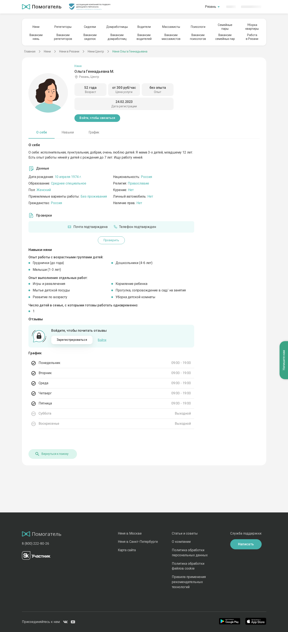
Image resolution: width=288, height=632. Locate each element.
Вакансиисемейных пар (225, 36)
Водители (144, 26)
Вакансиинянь (36, 36)
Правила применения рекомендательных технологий (189, 582)
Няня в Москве (130, 533)
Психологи (198, 26)
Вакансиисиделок (90, 36)
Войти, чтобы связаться (97, 118)
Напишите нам (283, 360)
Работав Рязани (252, 36)
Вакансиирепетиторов (63, 36)
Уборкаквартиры (252, 26)
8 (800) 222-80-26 (35, 544)
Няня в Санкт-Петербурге (138, 542)
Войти (102, 340)
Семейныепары (225, 26)
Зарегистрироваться (72, 339)
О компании (181, 542)
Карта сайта (127, 550)
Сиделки (90, 26)
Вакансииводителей (144, 36)
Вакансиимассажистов (171, 36)
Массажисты (171, 26)
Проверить (111, 240)
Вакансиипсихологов (198, 36)
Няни (35, 26)
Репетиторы (62, 26)
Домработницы (117, 26)
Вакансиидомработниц (117, 36)
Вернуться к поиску (55, 453)
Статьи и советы (185, 533)
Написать (246, 544)
